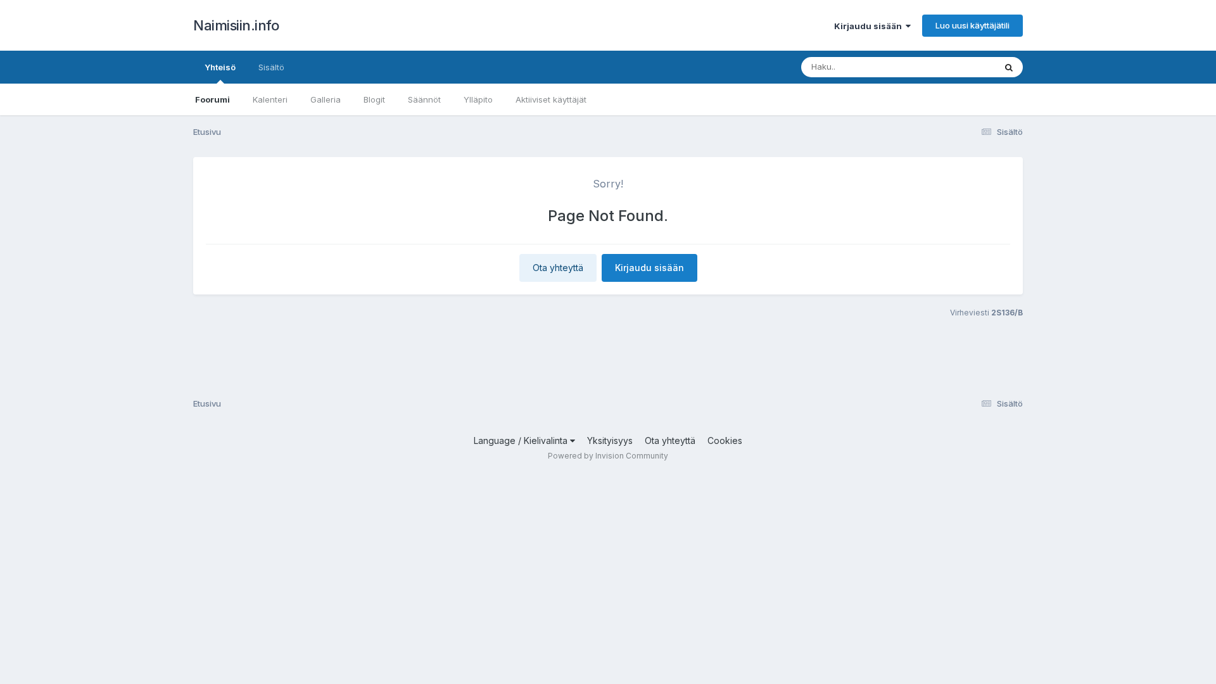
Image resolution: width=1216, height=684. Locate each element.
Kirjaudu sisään (870, 26)
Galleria (325, 99)
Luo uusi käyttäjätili (972, 25)
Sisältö (271, 67)
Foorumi (212, 99)
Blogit (374, 99)
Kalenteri (270, 99)
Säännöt (424, 99)
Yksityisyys (610, 440)
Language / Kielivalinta (522, 440)
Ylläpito (478, 99)
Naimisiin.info (236, 25)
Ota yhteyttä (558, 267)
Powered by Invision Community (608, 455)
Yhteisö (220, 67)
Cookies (724, 440)
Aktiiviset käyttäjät (551, 99)
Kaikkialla (960, 67)
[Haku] (1009, 67)
